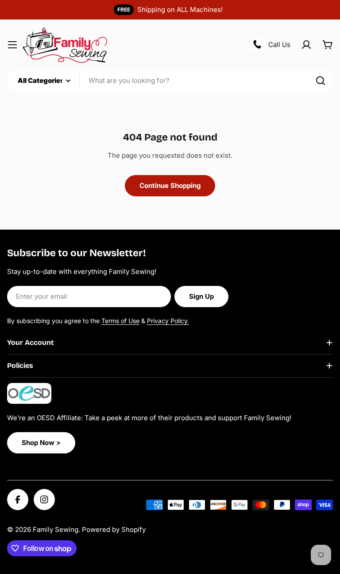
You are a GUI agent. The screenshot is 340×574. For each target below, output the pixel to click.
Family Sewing (55, 529)
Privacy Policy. (168, 320)
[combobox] (170, 80)
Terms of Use (120, 320)
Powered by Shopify (114, 529)
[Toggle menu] (12, 44)
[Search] (320, 80)
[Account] (306, 44)
